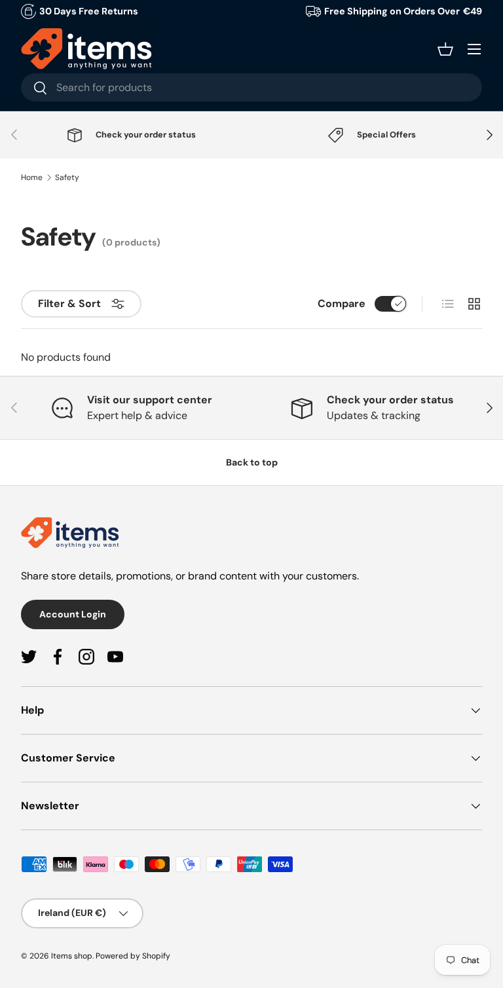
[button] (445, 49)
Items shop (71, 956)
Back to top (252, 462)
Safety (67, 177)
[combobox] (251, 87)
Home (32, 177)
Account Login (72, 614)
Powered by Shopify (133, 956)
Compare (341, 303)
